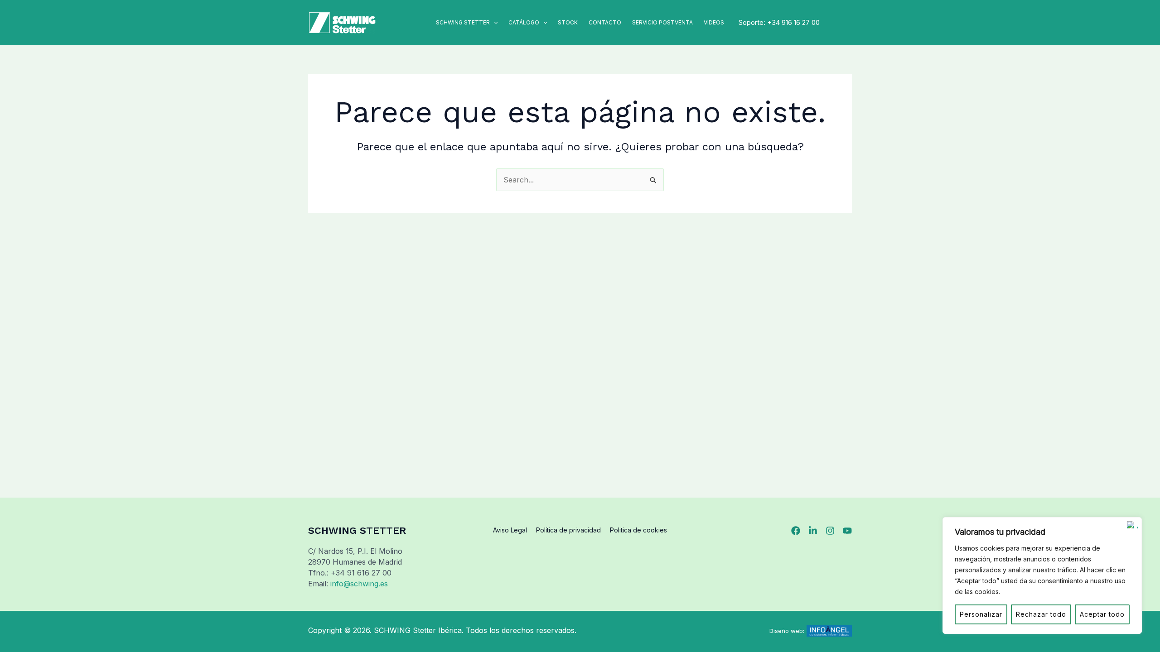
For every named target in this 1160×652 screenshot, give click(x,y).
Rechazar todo (1041, 614)
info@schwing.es (359, 583)
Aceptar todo (1102, 614)
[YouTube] (847, 530)
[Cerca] (1132, 524)
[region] (1042, 575)
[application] (494, 22)
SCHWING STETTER (463, 22)
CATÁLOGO (523, 22)
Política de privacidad (568, 530)
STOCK (568, 22)
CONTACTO (605, 22)
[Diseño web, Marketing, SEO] (829, 630)
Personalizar (981, 614)
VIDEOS (714, 22)
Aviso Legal (510, 530)
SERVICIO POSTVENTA (662, 22)
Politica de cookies (638, 530)
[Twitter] (812, 530)
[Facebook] (795, 530)
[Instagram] (830, 530)
